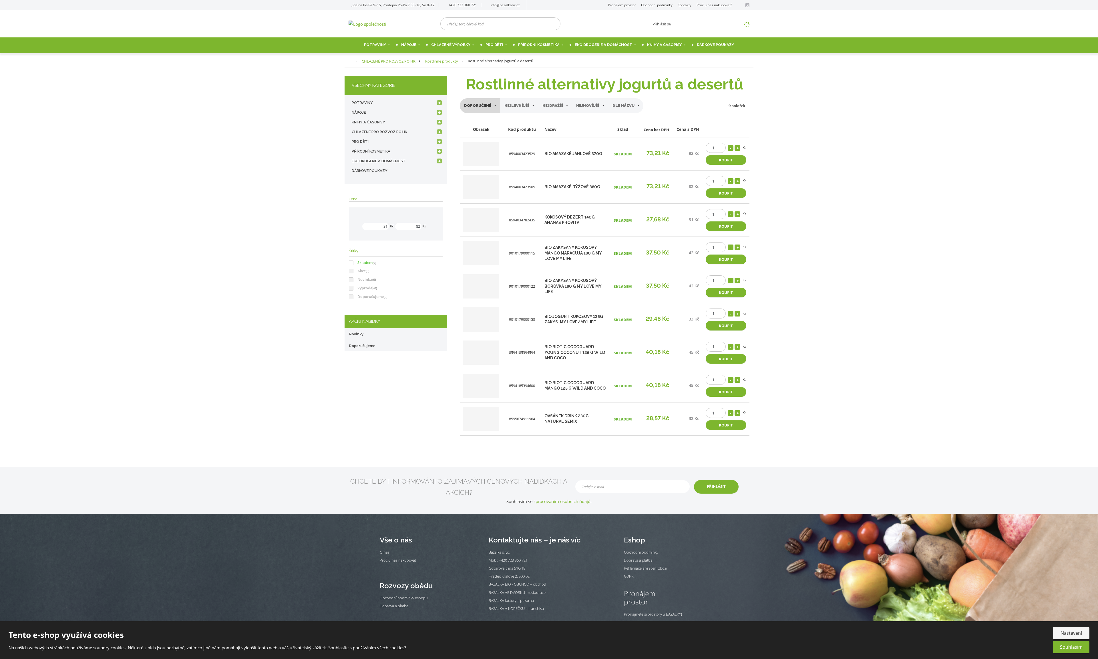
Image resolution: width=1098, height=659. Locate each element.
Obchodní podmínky (657, 5)
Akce (361, 270)
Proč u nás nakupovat (398, 560)
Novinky (356, 333)
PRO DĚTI (360, 141)
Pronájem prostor (622, 5)
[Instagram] (747, 5)
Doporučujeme (370, 296)
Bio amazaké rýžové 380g (572, 187)
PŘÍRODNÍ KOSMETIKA (371, 151)
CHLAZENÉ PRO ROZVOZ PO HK (379, 132)
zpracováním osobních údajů (562, 501)
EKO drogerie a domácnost (604, 45)
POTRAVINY (362, 103)
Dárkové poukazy (715, 45)
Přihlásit (716, 486)
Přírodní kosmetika (539, 45)
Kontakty (684, 5)
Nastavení (1071, 633)
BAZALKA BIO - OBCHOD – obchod (517, 584)
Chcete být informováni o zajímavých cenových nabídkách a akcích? (459, 486)
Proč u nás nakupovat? (714, 5)
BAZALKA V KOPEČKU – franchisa (516, 608)
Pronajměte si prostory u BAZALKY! (653, 614)
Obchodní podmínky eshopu (404, 597)
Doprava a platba (394, 605)
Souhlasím (1071, 647)
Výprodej (365, 288)
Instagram (390, 569)
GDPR (629, 576)
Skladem (365, 262)
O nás (384, 552)
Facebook (382, 569)
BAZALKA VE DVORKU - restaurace (517, 592)
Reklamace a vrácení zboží (645, 568)
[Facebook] (740, 5)
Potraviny (375, 45)
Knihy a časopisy (665, 45)
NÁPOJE (409, 45)
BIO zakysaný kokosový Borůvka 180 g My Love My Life (572, 286)
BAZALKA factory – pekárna (511, 600)
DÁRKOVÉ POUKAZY (369, 171)
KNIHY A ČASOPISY (368, 122)
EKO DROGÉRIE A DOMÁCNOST (379, 161)
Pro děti (495, 45)
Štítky (353, 251)
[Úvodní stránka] (367, 23)
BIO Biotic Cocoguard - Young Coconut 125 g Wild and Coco (574, 352)
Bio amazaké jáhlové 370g (573, 153)
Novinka (364, 279)
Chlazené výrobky (451, 45)
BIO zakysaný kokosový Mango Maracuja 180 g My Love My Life (573, 253)
